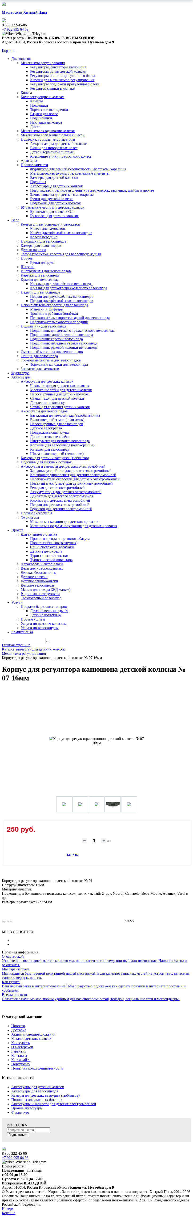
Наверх (8, 1209)
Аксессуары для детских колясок (37, 1087)
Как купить (20, 1043)
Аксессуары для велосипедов (34, 1091)
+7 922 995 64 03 (15, 1158)
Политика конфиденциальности (37, 1068)
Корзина (8, 51)
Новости (18, 1026)
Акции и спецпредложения (33, 1034)
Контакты (19, 1055)
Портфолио (20, 1064)
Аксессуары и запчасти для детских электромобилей (53, 1104)
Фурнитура (20, 1112)
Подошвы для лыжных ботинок (36, 1100)
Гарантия (18, 1051)
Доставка (18, 1030)
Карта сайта (20, 1060)
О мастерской (22, 1047)
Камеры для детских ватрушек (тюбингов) (45, 1095)
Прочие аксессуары (27, 1108)
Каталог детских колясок (31, 1039)
